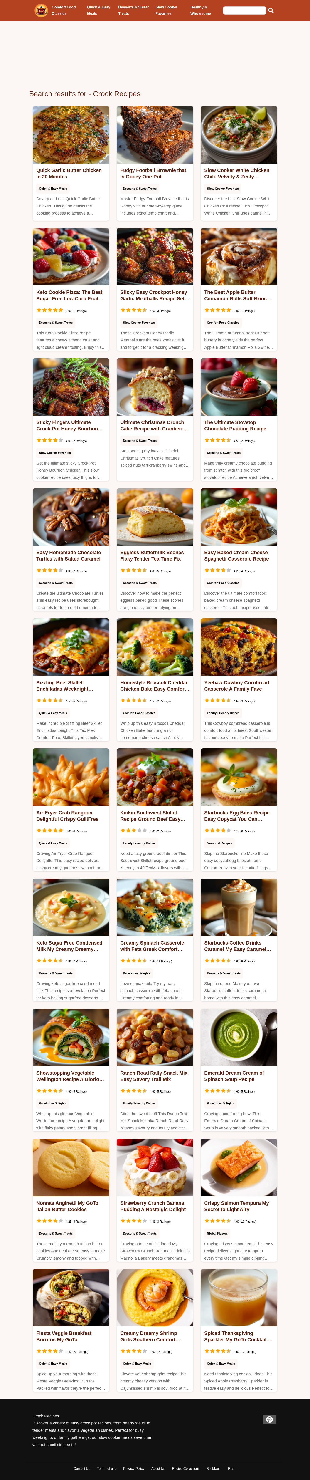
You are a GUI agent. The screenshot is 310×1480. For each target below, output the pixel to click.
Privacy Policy (134, 1468)
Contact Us (82, 1468)
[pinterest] (269, 1419)
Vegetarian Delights (136, 973)
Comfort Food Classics (64, 10)
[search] (271, 10)
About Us (158, 1468)
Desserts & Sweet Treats (133, 10)
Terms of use (106, 1468)
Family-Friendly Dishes (223, 713)
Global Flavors (217, 1233)
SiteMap (213, 1468)
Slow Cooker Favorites (166, 10)
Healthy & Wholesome (200, 10)
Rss (231, 1468)
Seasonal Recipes (219, 843)
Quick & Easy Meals (98, 10)
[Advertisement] (155, 55)
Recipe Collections (186, 1468)
